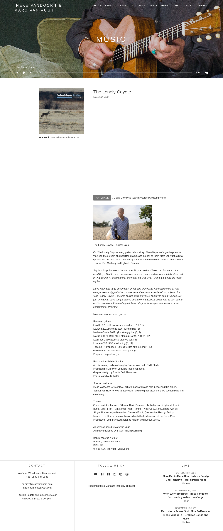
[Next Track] (30, 76)
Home (97, 5)
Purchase (102, 198)
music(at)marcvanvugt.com (37, 487)
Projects (138, 5)
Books (203, 5)
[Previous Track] (15, 76)
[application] (111, 70)
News (108, 5)
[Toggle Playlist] (205, 76)
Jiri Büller (130, 486)
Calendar (122, 5)
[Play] (23, 76)
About (153, 5)
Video (176, 5)
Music (165, 5)
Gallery (189, 5)
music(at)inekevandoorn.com (37, 484)
